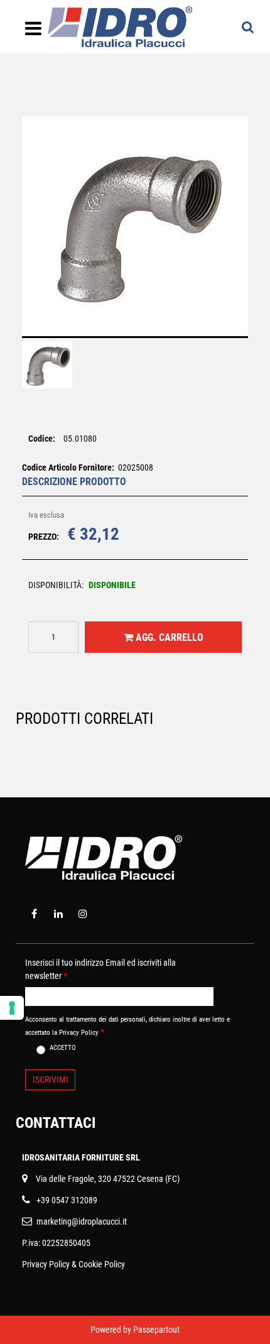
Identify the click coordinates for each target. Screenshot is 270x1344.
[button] (135, 235)
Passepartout (156, 1330)
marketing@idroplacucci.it (81, 1221)
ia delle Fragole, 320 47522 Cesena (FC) (110, 1179)
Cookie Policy (101, 1264)
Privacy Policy (46, 1264)
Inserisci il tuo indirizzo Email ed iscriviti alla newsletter (100, 969)
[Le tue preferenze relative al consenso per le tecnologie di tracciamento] (12, 1008)
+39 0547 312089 (66, 1200)
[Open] (33, 32)
